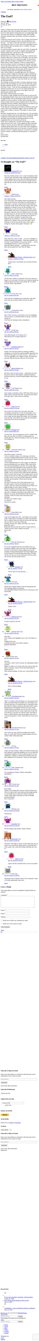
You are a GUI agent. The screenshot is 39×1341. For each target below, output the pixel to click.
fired (21, 158)
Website (3, 917)
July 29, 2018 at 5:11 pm (11, 583)
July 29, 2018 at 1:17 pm (11, 729)
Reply (6, 187)
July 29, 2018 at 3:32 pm (15, 683)
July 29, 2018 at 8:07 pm (11, 431)
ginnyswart (14, 839)
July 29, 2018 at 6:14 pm (11, 514)
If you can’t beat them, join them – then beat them (18, 1297)
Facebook (18, 1122)
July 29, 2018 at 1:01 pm (11, 786)
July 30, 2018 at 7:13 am (11, 370)
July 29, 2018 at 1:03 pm (11, 769)
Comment (4, 895)
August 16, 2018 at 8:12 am (12, 172)
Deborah (14, 429)
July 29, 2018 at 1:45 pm (11, 633)
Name (3, 910)
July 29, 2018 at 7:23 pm (11, 451)
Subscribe (4, 1082)
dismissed (17, 158)
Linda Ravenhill (16, 347)
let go (24, 158)
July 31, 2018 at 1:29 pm (11, 275)
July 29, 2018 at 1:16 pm (11, 747)
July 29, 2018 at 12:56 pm (11, 810)
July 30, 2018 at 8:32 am (11, 312)
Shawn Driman (15, 368)
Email (3, 913)
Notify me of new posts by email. (12, 923)
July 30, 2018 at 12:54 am (15, 860)
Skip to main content (17, 1)
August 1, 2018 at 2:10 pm (12, 235)
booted (13, 158)
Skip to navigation (6, 1)
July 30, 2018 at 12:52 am (11, 408)
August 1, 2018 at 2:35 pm (15, 259)
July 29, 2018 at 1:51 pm (11, 618)
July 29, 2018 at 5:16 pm (15, 603)
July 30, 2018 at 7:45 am (11, 348)
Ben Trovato (12, 21)
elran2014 (14, 824)
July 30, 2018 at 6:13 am (11, 390)
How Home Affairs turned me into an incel (16, 1300)
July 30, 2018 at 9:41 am (11, 295)
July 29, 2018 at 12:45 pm (11, 840)
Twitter (11, 1122)
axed (2, 158)
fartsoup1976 (15, 171)
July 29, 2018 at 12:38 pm (11, 875)
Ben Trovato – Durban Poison (23, 257)
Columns (3, 12)
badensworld (15, 616)
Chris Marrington (16, 696)
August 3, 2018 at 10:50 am (12, 196)
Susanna (17, 567)
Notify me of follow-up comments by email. (15, 920)
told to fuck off (30, 158)
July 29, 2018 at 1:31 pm (11, 658)
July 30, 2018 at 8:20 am (11, 332)
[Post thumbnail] (7, 1295)
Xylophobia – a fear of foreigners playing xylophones (19, 1308)
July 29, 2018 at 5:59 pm (11, 543)
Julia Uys (14, 406)
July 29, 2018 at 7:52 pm (15, 568)
